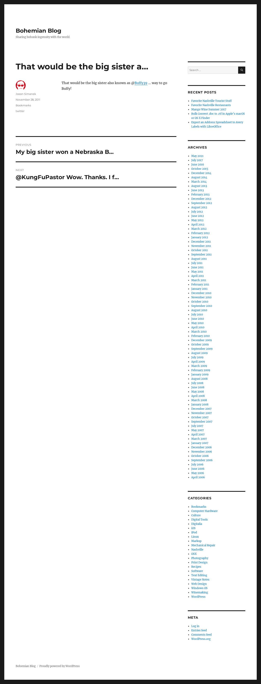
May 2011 (197, 271)
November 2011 (201, 246)
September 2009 (202, 349)
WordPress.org (201, 639)
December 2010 (201, 293)
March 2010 (199, 331)
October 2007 (200, 417)
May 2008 (197, 391)
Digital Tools (199, 519)
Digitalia (196, 524)
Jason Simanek (26, 93)
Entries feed (199, 630)
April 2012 (197, 224)
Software (197, 571)
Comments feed (201, 634)
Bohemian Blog (38, 30)
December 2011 (201, 241)
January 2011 (199, 289)
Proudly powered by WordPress (59, 666)
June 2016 (197, 164)
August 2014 (199, 177)
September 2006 (202, 460)
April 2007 (198, 434)
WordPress (198, 596)
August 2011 (199, 259)
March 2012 (199, 229)
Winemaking (199, 592)
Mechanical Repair (203, 545)
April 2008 (198, 396)
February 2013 (200, 194)
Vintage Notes (200, 579)
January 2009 (200, 374)
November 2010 (201, 297)
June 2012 (197, 216)
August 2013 (199, 186)
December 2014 (201, 173)
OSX (194, 554)
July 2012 (197, 211)
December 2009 (201, 340)
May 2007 (197, 430)
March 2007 (199, 439)
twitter (20, 111)
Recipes (196, 567)
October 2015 (199, 169)
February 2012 (200, 233)
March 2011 (198, 280)
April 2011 (197, 276)
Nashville (197, 549)
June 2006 (198, 469)
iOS (193, 528)
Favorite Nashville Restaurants (211, 105)
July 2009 (197, 357)
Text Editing (199, 575)
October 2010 (199, 301)
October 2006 (200, 456)
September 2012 (201, 203)
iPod (194, 532)
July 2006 (197, 464)
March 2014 (199, 181)
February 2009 (200, 370)
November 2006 (201, 451)
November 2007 (201, 413)
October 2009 (200, 344)
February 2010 (200, 336)
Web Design (199, 584)
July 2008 (197, 383)
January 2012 (199, 237)
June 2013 (197, 190)
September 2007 (201, 421)
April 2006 (198, 477)
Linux (195, 537)
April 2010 (197, 327)
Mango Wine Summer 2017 (208, 109)
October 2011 (199, 250)
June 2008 (197, 387)
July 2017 (197, 160)
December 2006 (201, 447)
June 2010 (197, 319)
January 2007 (199, 443)
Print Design (199, 562)
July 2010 (197, 314)
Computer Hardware (204, 511)
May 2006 (197, 473)
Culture (196, 515)
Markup (196, 541)
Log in (195, 626)
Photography (199, 558)
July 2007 (197, 426)
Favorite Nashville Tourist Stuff (211, 101)
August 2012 (199, 207)
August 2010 (199, 310)
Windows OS (199, 588)
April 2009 (198, 361)
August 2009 (199, 353)
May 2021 (197, 156)
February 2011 (200, 284)
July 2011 (196, 263)
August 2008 (199, 379)
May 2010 (197, 323)
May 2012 (197, 220)
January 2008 (199, 404)
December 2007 (201, 409)
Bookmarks (23, 105)
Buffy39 (141, 83)
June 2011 (197, 267)
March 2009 (199, 366)
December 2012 (201, 199)
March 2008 (199, 400)
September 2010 (201, 306)
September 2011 (201, 254)
